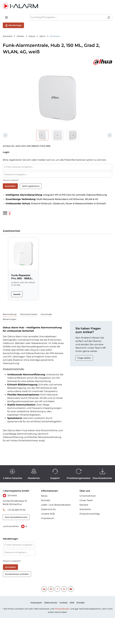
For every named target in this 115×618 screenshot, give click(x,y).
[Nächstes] (109, 135)
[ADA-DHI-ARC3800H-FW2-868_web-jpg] (57, 98)
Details (16, 294)
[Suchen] (108, 17)
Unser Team (86, 500)
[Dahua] (57, 62)
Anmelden (10, 186)
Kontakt (45, 500)
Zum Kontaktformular (16, 517)
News (44, 496)
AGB (72, 602)
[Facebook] (57, 589)
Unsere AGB (48, 513)
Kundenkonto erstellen (17, 574)
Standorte (85, 509)
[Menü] (6, 17)
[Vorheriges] (5, 135)
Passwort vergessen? (11, 180)
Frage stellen (84, 358)
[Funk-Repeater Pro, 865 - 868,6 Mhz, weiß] (23, 253)
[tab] (10, 314)
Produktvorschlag (90, 513)
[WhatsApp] (64, 589)
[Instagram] (51, 589)
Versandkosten (62, 609)
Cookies (63, 602)
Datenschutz (48, 509)
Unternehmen (88, 496)
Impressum (47, 518)
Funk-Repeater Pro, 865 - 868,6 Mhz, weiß (21, 277)
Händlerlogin (15, 25)
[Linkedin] (44, 589)
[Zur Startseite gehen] (57, 6)
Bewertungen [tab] (9, 319)
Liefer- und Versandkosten (56, 504)
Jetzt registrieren (31, 186)
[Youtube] (70, 589)
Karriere (84, 504)
